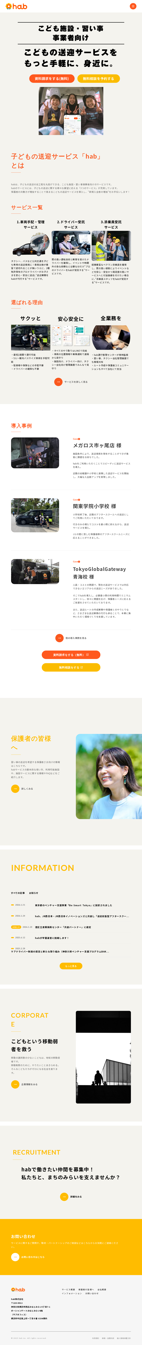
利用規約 (95, 1338)
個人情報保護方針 (124, 1338)
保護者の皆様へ (86, 1289)
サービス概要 (68, 1289)
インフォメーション (72, 1293)
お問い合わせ (92, 1293)
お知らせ (33, 892)
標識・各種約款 (108, 1338)
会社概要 (101, 1289)
